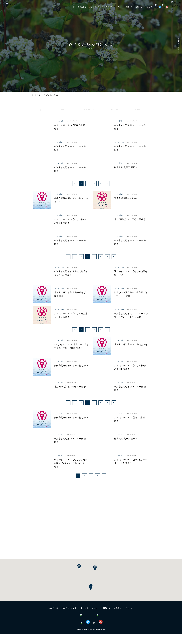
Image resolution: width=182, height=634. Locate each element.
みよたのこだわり (96, 7)
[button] (90, 587)
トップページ (36, 95)
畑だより (109, 7)
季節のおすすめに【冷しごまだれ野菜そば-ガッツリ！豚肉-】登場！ (70, 463)
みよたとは (82, 7)
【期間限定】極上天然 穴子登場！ (131, 219)
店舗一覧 (106, 608)
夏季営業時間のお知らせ (126, 198)
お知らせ (138, 7)
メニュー (95, 608)
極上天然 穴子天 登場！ (126, 167)
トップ (72, 7)
